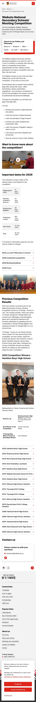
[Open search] (33, 3)
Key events (24, 50)
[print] (3, 567)
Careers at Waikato (8, 645)
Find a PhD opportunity (10, 619)
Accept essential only (18, 690)
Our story (5, 635)
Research (16, 46)
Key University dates (9, 616)
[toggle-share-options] (8, 567)
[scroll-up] (32, 567)
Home (3, 9)
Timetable (5, 590)
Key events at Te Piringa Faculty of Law (13, 11)
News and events (8, 638)
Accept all (18, 684)
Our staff (14, 50)
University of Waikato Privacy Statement (17, 677)
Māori (24, 46)
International (6, 612)
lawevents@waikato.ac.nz (15, 553)
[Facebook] (5, 558)
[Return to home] (11, 3)
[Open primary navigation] (3, 3)
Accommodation (7, 625)
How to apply (6, 593)
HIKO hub (5, 603)
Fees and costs (7, 597)
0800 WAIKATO (9, 656)
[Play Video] (18, 160)
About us (9, 9)
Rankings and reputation (10, 641)
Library (4, 648)
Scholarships (6, 600)
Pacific (6, 50)
